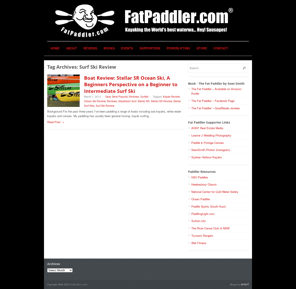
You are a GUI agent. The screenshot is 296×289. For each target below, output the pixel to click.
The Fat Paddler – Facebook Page (212, 101)
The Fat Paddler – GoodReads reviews (215, 108)
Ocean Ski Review (95, 101)
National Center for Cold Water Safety (214, 192)
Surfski (144, 96)
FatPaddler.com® (78, 284)
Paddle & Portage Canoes (207, 143)
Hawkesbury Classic (204, 184)
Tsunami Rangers (202, 235)
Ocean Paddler (200, 199)
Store (202, 48)
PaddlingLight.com (203, 214)
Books (109, 48)
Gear (108, 96)
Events (127, 48)
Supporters (150, 48)
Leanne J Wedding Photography (211, 135)
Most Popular (120, 96)
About (71, 48)
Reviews (90, 48)
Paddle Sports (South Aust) (208, 206)
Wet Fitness (199, 243)
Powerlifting (178, 48)
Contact (220, 48)
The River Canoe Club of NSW (210, 228)
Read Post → (55, 122)
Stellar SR (144, 101)
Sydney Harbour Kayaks (206, 157)
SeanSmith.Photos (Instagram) (210, 150)
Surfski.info (198, 221)
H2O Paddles (199, 177)
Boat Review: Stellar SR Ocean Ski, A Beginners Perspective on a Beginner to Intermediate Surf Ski (130, 84)
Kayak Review (171, 96)
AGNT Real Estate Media (207, 128)
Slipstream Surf (127, 101)
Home (55, 48)
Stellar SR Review (161, 101)
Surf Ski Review (105, 105)
